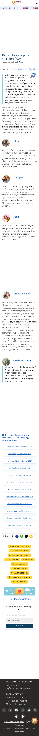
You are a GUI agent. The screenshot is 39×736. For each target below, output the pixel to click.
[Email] (31, 536)
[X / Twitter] (35, 710)
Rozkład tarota (20, 568)
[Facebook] (17, 536)
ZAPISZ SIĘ (19, 626)
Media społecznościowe (16, 704)
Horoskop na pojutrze (21, 555)
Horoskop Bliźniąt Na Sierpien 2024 (19, 461)
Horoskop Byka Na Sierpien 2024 (19, 454)
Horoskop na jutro (20, 551)
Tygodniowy (13, 560)
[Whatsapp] (21, 536)
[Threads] (22, 710)
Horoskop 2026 (6, 8)
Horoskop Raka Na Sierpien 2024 (19, 468)
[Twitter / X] (26, 536)
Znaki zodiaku (20, 582)
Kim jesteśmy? (12, 685)
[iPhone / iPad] (16, 716)
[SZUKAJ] (36, 3)
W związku (22, 69)
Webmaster (19, 725)
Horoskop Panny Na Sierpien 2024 (19, 482)
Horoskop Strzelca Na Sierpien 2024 (19, 504)
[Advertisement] (19, 30)
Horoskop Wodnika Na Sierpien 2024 (20, 518)
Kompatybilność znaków (21, 577)
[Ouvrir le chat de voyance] (35, 721)
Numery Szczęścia (21, 573)
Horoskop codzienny (22, 8)
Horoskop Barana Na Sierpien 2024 (19, 446)
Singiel (32, 69)
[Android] (22, 716)
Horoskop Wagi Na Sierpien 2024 (19, 489)
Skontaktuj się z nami (15, 697)
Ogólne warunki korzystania (18, 688)
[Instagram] (10, 710)
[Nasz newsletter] (31, 3)
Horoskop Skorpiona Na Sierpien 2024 (19, 497)
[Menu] (2, 3)
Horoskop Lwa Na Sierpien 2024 (19, 475)
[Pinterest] (29, 710)
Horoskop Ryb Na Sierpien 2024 (19, 525)
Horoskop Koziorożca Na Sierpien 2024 (19, 511)
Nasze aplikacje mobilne (16, 700)
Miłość (13, 69)
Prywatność (30, 722)
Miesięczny (29, 560)
